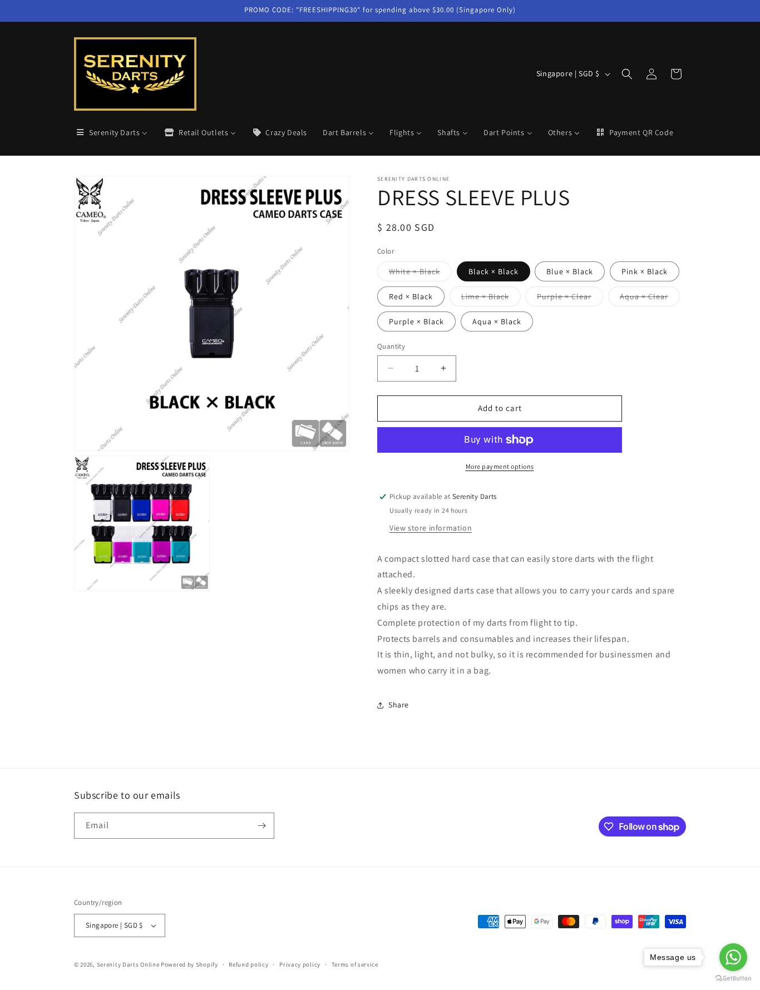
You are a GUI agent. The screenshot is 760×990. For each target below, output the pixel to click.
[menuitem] (111, 132)
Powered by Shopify (189, 964)
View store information (430, 528)
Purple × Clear (570, 298)
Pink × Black (644, 271)
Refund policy (248, 964)
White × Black (420, 273)
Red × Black (411, 296)
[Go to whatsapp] (733, 957)
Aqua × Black (496, 321)
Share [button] (398, 705)
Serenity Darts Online (128, 964)
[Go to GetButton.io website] (733, 978)
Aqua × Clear (650, 298)
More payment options (500, 466)
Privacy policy (299, 964)
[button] (627, 74)
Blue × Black (569, 271)
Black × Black (493, 271)
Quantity (391, 346)
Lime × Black (491, 298)
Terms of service (355, 964)
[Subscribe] (261, 826)
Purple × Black (416, 321)
